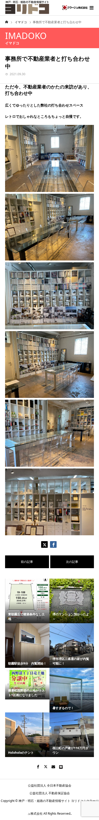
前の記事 (27, 561)
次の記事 (72, 561)
